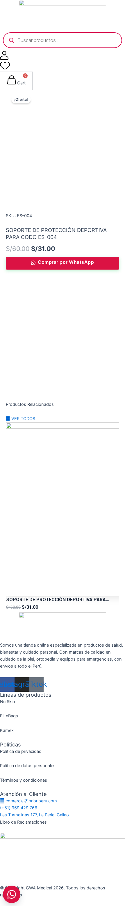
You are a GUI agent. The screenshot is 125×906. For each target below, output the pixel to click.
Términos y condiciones (23, 780)
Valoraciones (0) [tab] (32, 288)
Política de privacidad (21, 751)
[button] (11, 894)
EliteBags (9, 716)
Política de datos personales (28, 765)
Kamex (7, 730)
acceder (44, 358)
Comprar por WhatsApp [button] (66, 262)
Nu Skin (7, 701)
